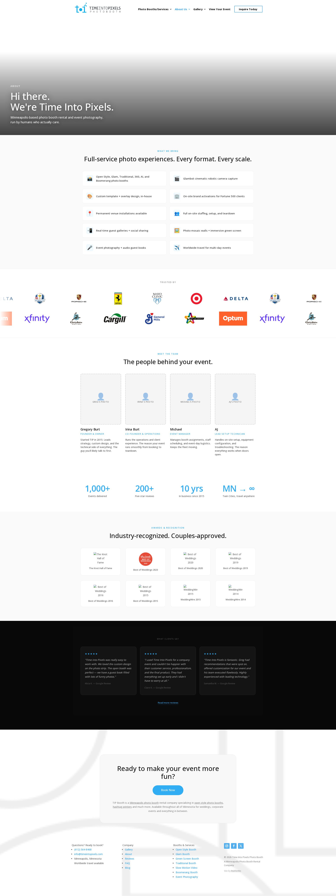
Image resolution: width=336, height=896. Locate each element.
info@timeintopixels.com (88, 854)
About (128, 854)
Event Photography (187, 876)
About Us (181, 9)
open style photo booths (208, 802)
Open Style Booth (186, 849)
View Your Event (219, 9)
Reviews (129, 858)
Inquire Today (248, 9)
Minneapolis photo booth (144, 802)
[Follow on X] (241, 846)
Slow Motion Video (186, 867)
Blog (127, 867)
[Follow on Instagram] (227, 846)
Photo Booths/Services (153, 9)
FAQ (127, 863)
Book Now (168, 790)
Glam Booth (183, 854)
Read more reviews (168, 702)
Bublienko (236, 870)
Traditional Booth (186, 863)
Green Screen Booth (187, 858)
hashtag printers (122, 806)
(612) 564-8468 (83, 849)
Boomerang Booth (187, 872)
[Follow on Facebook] (234, 846)
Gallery (198, 9)
